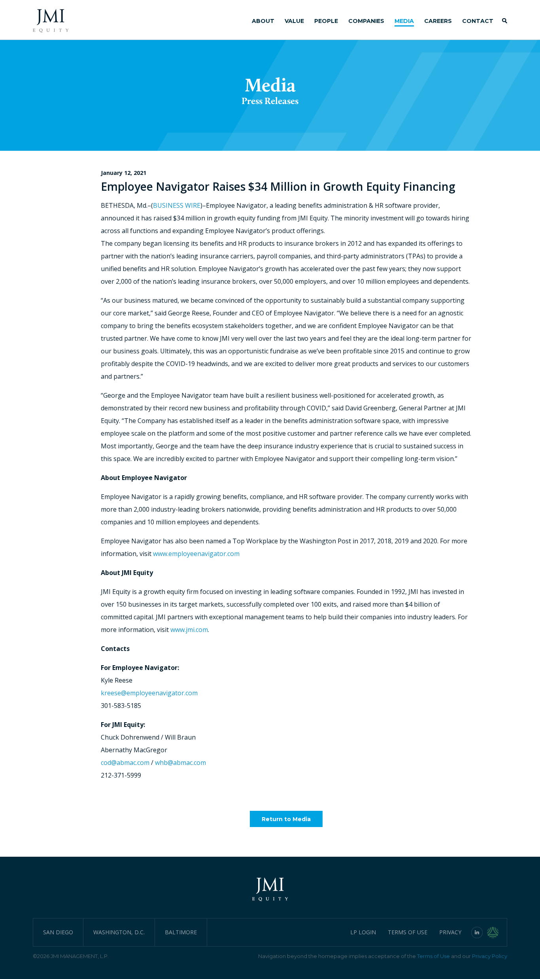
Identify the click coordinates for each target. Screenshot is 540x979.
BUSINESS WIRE (176, 205)
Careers (438, 21)
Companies (366, 21)
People (326, 21)
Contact (477, 21)
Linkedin (477, 932)
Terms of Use (433, 956)
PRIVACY (450, 932)
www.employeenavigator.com (196, 553)
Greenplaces (497, 932)
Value (294, 21)
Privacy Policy (489, 956)
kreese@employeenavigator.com (149, 693)
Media (404, 21)
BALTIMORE (181, 932)
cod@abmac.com (125, 762)
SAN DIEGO (58, 932)
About (263, 21)
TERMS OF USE (407, 932)
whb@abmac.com (180, 762)
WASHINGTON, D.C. (119, 932)
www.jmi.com (189, 629)
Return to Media (286, 819)
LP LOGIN (363, 932)
